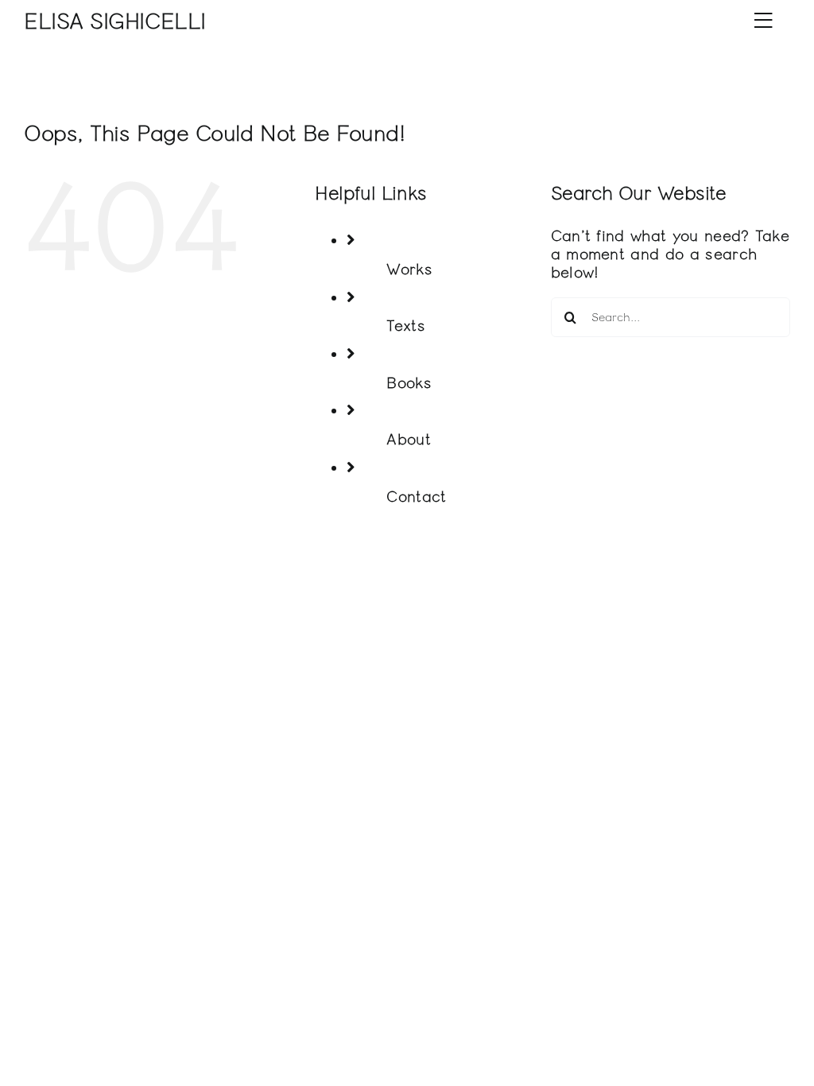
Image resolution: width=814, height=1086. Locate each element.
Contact (416, 496)
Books (409, 383)
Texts (405, 325)
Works (409, 269)
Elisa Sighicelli (115, 22)
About (408, 439)
